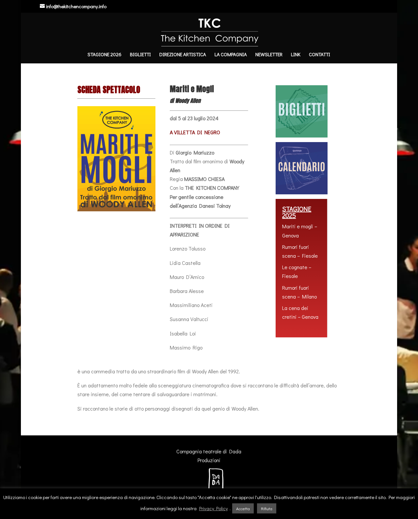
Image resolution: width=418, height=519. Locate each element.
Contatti (319, 54)
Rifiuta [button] (266, 508)
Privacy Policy (213, 508)
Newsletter (268, 54)
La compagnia (231, 54)
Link (295, 54)
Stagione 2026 (104, 54)
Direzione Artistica (182, 54)
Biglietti (140, 54)
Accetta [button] (243, 508)
